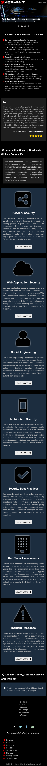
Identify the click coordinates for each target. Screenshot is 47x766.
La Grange (23, 709)
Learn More (22, 246)
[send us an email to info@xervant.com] (33, 727)
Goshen (23, 707)
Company (10, 745)
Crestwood (23, 704)
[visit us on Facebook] (26, 727)
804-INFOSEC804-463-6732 (26, 733)
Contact (9, 747)
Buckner (23, 701)
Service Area (11, 750)
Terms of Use (11, 758)
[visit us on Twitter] (20, 727)
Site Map (9, 753)
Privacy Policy (12, 755)
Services (9, 740)
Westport (23, 715)
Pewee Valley (23, 712)
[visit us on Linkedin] (14, 727)
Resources (10, 742)
